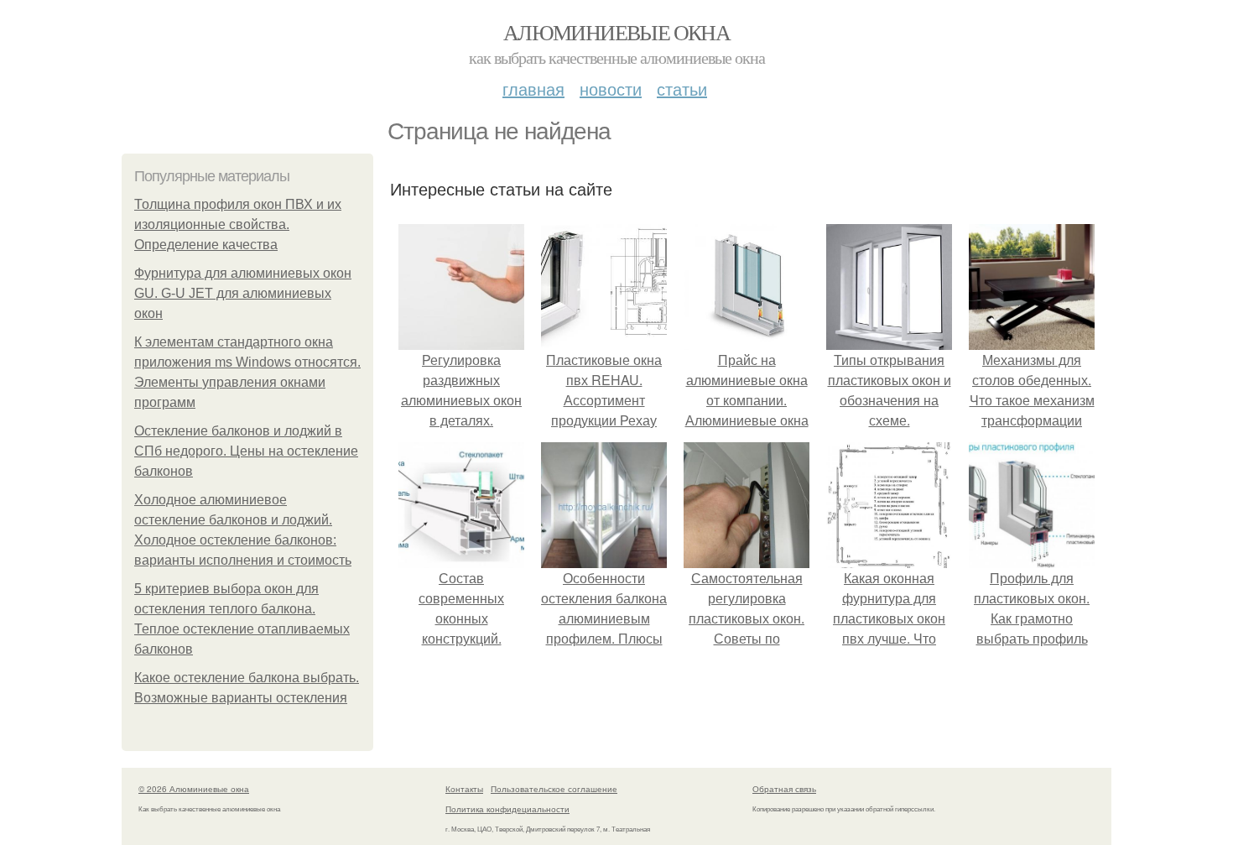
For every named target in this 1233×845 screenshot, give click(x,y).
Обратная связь (784, 789)
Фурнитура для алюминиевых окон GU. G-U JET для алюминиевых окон (242, 293)
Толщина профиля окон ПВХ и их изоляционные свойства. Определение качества (237, 224)
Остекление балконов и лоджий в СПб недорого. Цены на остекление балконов (246, 451)
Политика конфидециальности (507, 809)
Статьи (682, 88)
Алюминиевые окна (616, 32)
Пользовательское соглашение (554, 789)
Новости (611, 88)
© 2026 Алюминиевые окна (193, 789)
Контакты (464, 789)
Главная (533, 88)
